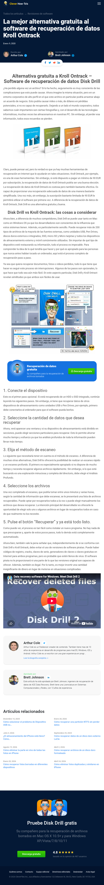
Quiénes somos (15, 872)
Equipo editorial (42, 872)
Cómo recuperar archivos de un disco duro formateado (74, 751)
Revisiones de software (40, 13)
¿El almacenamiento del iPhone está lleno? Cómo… (24, 737)
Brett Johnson (62, 55)
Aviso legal (90, 872)
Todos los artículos (13, 13)
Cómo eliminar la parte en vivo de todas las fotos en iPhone (24, 751)
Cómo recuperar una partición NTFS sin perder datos (77, 723)
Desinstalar (78, 872)
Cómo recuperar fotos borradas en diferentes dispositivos (25, 766)
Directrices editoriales (61, 872)
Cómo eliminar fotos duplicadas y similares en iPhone (76, 766)
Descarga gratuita (82, 371)
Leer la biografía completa (35, 658)
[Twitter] (25, 55)
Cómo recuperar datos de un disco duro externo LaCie (77, 737)
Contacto (29, 872)
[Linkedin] (73, 55)
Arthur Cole (17, 55)
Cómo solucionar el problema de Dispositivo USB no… (24, 723)
